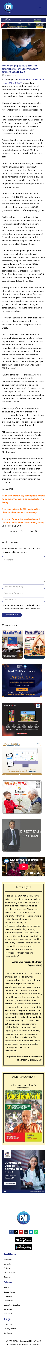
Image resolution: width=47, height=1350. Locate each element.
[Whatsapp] (36, 1232)
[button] (40, 7)
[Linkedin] (31, 1232)
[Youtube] (21, 1232)
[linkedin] (31, 531)
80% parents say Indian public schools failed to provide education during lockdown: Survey (23, 499)
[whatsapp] (35, 531)
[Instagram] (26, 1232)
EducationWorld (22, 1341)
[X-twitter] (16, 1232)
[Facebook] (27, 531)
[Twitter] (23, 531)
